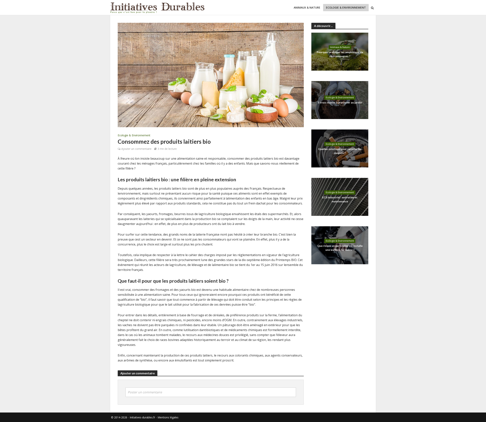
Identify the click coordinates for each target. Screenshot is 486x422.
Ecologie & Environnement (346, 7)
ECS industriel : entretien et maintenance (339, 199)
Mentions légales (168, 417)
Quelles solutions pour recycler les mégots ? (340, 150)
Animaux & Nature (307, 7)
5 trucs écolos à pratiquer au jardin (340, 102)
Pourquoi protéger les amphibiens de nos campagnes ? (340, 54)
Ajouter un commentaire (136, 149)
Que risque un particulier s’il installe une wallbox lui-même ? (340, 247)
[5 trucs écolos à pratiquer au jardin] (339, 100)
